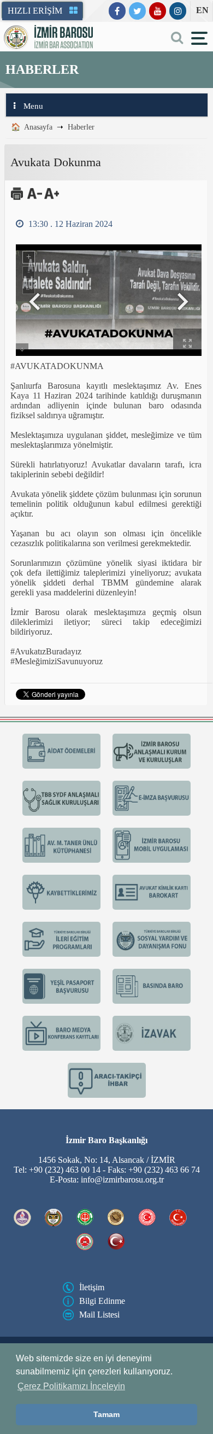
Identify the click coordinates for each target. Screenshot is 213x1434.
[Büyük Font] (51, 197)
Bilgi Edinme (102, 1301)
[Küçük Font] (34, 197)
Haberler (81, 127)
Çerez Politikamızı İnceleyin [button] (71, 1386)
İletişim (91, 1287)
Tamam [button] (106, 1414)
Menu (33, 106)
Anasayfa (38, 127)
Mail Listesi (99, 1314)
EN (202, 10)
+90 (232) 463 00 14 (64, 1169)
